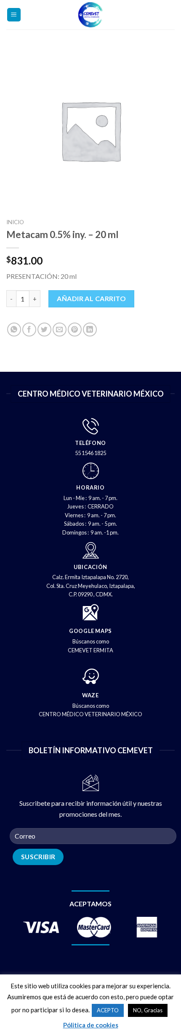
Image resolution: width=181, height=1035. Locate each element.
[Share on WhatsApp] (14, 329)
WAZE (90, 695)
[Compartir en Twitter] (44, 329)
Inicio (15, 222)
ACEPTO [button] (108, 1010)
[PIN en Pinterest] (75, 329)
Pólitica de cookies (90, 1025)
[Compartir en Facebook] (29, 329)
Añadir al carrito (91, 298)
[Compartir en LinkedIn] (90, 329)
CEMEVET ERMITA (90, 650)
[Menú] (14, 15)
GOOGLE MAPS (90, 630)
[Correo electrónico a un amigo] (60, 329)
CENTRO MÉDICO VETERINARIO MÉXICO (90, 714)
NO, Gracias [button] (147, 1010)
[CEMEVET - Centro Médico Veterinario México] (91, 14)
